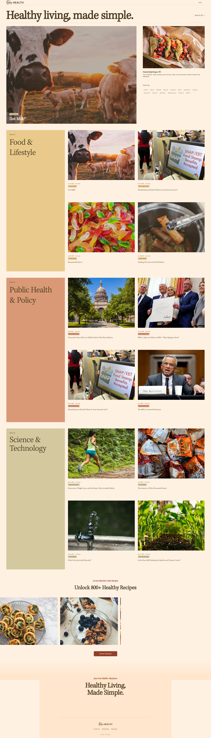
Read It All (12, 134)
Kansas (155, 93)
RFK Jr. (166, 89)
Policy (152, 89)
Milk (180, 89)
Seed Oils (163, 93)
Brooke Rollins (172, 93)
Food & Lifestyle (13, 114)
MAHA (159, 89)
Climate (196, 89)
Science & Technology (74, 484)
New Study (187, 89)
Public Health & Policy (144, 186)
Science (174, 89)
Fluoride (182, 93)
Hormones (147, 93)
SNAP (188, 93)
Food (146, 89)
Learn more (146, 76)
